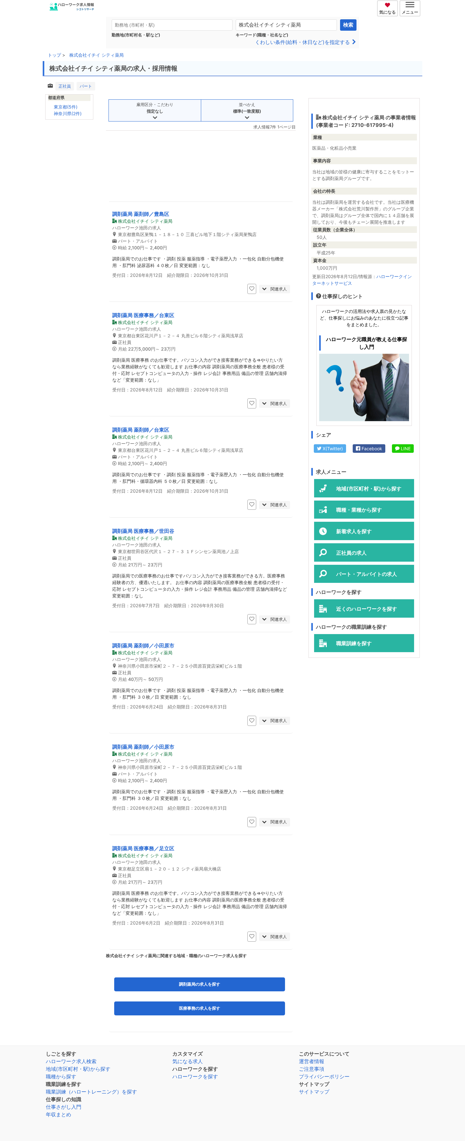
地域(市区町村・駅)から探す (78, 1069)
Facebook (371, 448)
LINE (405, 448)
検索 (348, 25)
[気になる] (388, 4)
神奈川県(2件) (68, 113)
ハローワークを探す (195, 1076)
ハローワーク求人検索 (71, 1061)
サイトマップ (314, 1091)
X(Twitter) (332, 448)
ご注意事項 (311, 1069)
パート (86, 86)
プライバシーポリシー (324, 1076)
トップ (54, 55)
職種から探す (61, 1076)
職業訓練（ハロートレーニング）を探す (91, 1091)
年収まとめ (58, 1114)
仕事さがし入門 (63, 1107)
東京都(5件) (66, 106)
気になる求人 (187, 1061)
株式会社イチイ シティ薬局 (96, 55)
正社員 (65, 86)
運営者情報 (311, 1061)
